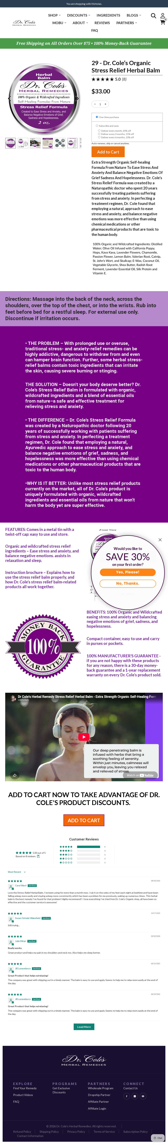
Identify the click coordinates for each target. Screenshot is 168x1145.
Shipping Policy (49, 1131)
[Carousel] (43, 98)
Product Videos (23, 1095)
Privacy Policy (76, 1131)
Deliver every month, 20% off (116, 130)
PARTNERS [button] (125, 23)
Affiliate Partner (98, 1101)
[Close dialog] (160, 540)
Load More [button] (84, 1026)
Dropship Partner (99, 1095)
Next (77, 98)
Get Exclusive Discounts (61, 1090)
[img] (15, 881)
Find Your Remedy (25, 1088)
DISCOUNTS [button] (77, 15)
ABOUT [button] (79, 23)
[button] (66, 847)
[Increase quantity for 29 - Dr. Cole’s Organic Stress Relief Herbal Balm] (95, 104)
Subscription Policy (135, 1131)
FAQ (94, 30)
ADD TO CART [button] (84, 820)
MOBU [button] (57, 23)
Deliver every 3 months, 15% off (117, 134)
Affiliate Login (97, 1108)
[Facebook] (126, 1096)
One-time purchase (108, 117)
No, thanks (128, 594)
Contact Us (130, 1088)
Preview (9, 98)
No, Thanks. (127, 583)
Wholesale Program (100, 1088)
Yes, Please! (127, 572)
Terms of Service (104, 1131)
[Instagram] (135, 1096)
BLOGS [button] (132, 15)
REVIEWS (102, 23)
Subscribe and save (108, 125)
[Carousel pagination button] (10, 143)
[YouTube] (143, 1096)
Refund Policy (22, 1131)
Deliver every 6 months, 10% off (117, 137)
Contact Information (30, 1136)
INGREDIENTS (108, 15)
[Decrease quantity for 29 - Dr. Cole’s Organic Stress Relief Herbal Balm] (105, 104)
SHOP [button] (53, 15)
